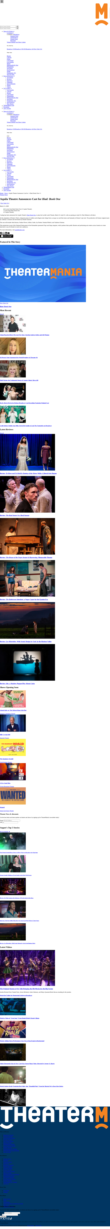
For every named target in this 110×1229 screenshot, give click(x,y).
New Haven (10, 104)
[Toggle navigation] (2, 1)
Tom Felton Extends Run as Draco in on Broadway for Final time (19, 852)
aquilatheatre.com (19, 230)
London (5, 1192)
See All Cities (10, 74)
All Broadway (14, 37)
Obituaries (9, 82)
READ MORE (4, 831)
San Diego (10, 68)
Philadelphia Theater (9, 1144)
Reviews (9, 79)
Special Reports (11, 84)
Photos (9, 85)
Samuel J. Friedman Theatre (7, 713)
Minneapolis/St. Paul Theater (11, 1150)
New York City (5, 203)
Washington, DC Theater (10, 1149)
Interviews (10, 80)
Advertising (6, 1202)
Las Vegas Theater (8, 1141)
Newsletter (6, 107)
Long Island (10, 60)
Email (2, 820)
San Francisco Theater (9, 1146)
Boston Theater (7, 1139)
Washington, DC (11, 73)
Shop (4, 1200)
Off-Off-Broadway (26, 49)
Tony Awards (7, 108)
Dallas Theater (7, 1170)
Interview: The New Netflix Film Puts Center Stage (19, 920)
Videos (9, 87)
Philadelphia (10, 67)
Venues (9, 42)
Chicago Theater (7, 1136)
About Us (6, 1205)
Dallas (8, 59)
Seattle (8, 71)
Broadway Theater (8, 1135)
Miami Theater (7, 1143)
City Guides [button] (6, 88)
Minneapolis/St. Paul (12, 65)
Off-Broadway (17, 49)
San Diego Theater (8, 1177)
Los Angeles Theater (9, 1138)
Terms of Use (38, 1225)
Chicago (9, 57)
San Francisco (11, 70)
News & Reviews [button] (8, 76)
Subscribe (3, 824)
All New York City (37, 49)
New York (6, 1190)
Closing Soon (14, 39)
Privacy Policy (30, 1225)
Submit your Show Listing (18, 42)
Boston (9, 56)
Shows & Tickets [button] (8, 31)
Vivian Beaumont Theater (7, 786)
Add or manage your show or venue (13, 1203)
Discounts (13, 40)
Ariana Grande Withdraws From (16, 875)
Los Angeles (10, 62)
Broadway (16, 34)
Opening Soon (14, 36)
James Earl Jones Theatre (7, 811)
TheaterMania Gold (8, 105)
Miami (8, 63)
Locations (10, 33)
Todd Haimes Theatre (6, 762)
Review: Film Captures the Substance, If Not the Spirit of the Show (16, 898)
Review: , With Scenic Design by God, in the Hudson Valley (17, 943)
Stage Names (7, 1199)
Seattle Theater (7, 1147)
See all (2, 314)
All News (6, 1183)
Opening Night (7, 1162)
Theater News (4, 195)
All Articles (10, 77)
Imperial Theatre (4, 738)
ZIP (1, 822)
